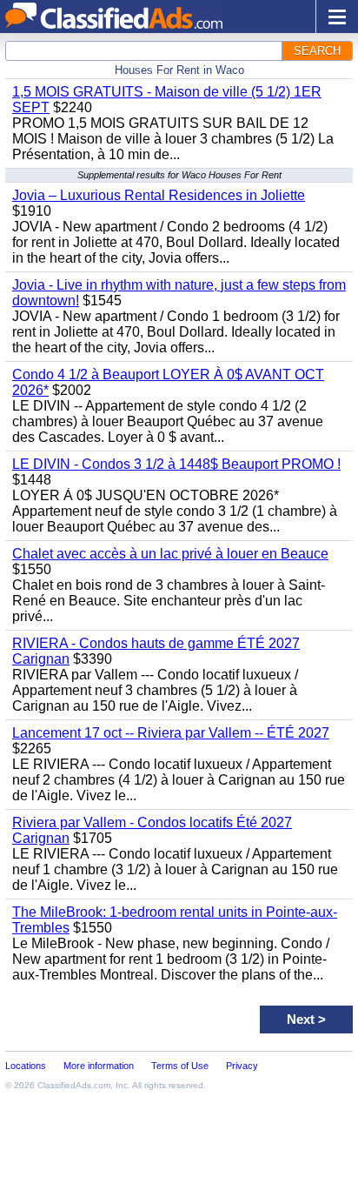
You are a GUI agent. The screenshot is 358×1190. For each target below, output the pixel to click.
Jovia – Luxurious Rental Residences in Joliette (158, 195)
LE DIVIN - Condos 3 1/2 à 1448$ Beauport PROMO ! (176, 464)
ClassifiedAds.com (73, 1085)
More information (98, 1065)
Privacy (242, 1065)
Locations (25, 1065)
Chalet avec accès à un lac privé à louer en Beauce (170, 553)
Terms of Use (180, 1065)
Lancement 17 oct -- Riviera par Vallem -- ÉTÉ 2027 (170, 732)
